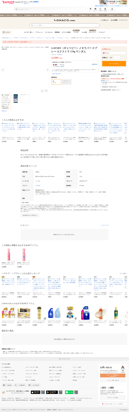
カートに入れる (114, 63)
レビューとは (104, 225)
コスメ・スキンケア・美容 (31, 367)
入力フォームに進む (112, 397)
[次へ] (48, 70)
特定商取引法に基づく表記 (8, 400)
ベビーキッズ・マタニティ (31, 373)
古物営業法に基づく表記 (35, 400)
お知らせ (4, 398)
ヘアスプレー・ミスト (63, 38)
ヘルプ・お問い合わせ (113, 380)
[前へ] (3, 70)
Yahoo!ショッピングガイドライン (66, 409)
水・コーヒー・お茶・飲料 (8, 370)
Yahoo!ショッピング (6, 409)
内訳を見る (94, 64)
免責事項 (54, 409)
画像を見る (4, 111)
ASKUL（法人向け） (61, 400)
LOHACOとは (10, 398)
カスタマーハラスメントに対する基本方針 (34, 398)
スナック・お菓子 (77, 367)
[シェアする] (42, 90)
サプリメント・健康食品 (55, 373)
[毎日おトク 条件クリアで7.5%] (64, 15)
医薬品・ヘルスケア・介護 (79, 373)
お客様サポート (18, 398)
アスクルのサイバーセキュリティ (84, 398)
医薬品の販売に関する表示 (48, 400)
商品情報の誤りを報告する (29, 215)
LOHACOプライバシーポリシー (60, 398)
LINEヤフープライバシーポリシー (20, 409)
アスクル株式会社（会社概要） (74, 400)
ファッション (28, 377)
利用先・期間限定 (60, 66)
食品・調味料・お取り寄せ (55, 367)
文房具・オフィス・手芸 (78, 377)
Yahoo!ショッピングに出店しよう (113, 5)
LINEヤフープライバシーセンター (38, 409)
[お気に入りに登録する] (46, 90)
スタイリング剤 (50, 38)
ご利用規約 (72, 398)
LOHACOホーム (6, 38)
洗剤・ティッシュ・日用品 (55, 370)
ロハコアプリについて (17, 393)
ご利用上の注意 (48, 398)
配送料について (105, 80)
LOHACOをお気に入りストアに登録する (113, 404)
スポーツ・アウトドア (54, 377)
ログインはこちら (56, 73)
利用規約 (49, 409)
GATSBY (59, 54)
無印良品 (75, 380)
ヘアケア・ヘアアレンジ (36, 38)
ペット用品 (4, 377)
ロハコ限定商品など (6, 367)
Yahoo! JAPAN (99, 5)
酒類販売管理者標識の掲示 (22, 400)
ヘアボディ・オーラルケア (20, 38)
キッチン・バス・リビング (79, 370)
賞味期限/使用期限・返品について (110, 90)
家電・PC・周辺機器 (30, 380)
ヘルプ (125, 5)
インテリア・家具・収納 (7, 380)
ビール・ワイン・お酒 (30, 370)
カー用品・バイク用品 (54, 380)
